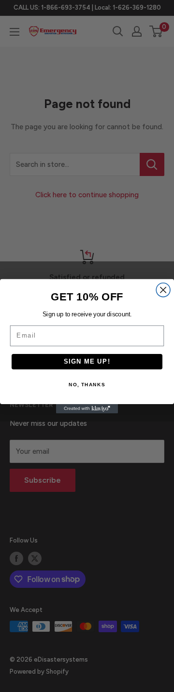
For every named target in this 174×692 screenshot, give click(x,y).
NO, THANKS (87, 384)
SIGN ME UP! (87, 361)
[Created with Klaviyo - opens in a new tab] (87, 408)
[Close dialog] (163, 290)
